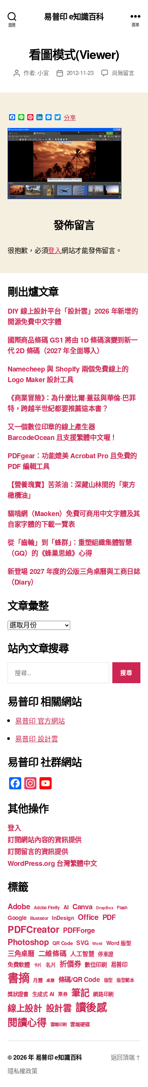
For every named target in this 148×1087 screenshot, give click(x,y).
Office (88, 917)
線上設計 (25, 1007)
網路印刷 (103, 994)
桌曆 (50, 980)
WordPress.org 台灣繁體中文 (52, 863)
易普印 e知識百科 (74, 16)
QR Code (62, 943)
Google (17, 917)
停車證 (105, 954)
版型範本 (125, 980)
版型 (108, 980)
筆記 (80, 992)
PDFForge (79, 930)
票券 (63, 994)
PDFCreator (33, 929)
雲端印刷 (58, 1024)
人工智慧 (82, 953)
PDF (109, 917)
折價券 (70, 963)
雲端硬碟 (80, 1024)
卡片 (38, 965)
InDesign (63, 917)
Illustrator (39, 918)
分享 (70, 118)
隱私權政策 (23, 1070)
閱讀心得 (27, 1022)
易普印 (119, 964)
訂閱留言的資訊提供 (38, 851)
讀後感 (91, 1007)
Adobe (19, 906)
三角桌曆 (21, 953)
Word (97, 943)
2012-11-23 (80, 73)
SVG (82, 942)
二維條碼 (52, 953)
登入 (54, 250)
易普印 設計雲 (36, 738)
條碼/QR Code (79, 979)
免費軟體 (19, 964)
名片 (51, 964)
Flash (122, 907)
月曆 (38, 979)
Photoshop (28, 942)
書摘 (18, 977)
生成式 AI (43, 994)
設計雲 (59, 1007)
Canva (82, 906)
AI (66, 907)
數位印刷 (96, 964)
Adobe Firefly (47, 907)
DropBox (104, 907)
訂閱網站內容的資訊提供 (45, 840)
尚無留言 (123, 73)
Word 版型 (118, 943)
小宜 (43, 73)
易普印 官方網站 (40, 720)
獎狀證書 (18, 994)
